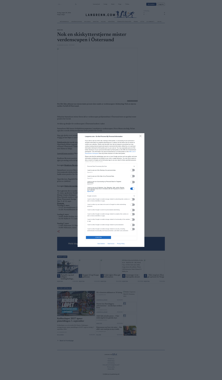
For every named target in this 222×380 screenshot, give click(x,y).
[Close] (141, 136)
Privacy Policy (121, 243)
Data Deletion (101, 243)
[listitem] (111, 166)
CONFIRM (98, 237)
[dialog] (111, 190)
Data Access (111, 243)
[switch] (132, 170)
